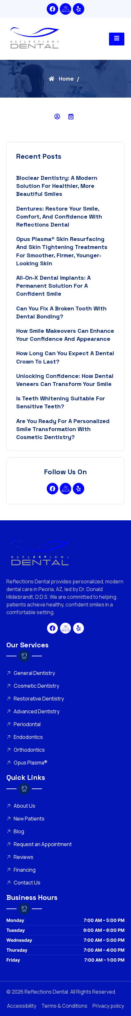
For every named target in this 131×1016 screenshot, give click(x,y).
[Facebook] (52, 9)
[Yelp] (78, 9)
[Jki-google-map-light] (65, 9)
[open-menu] (117, 39)
